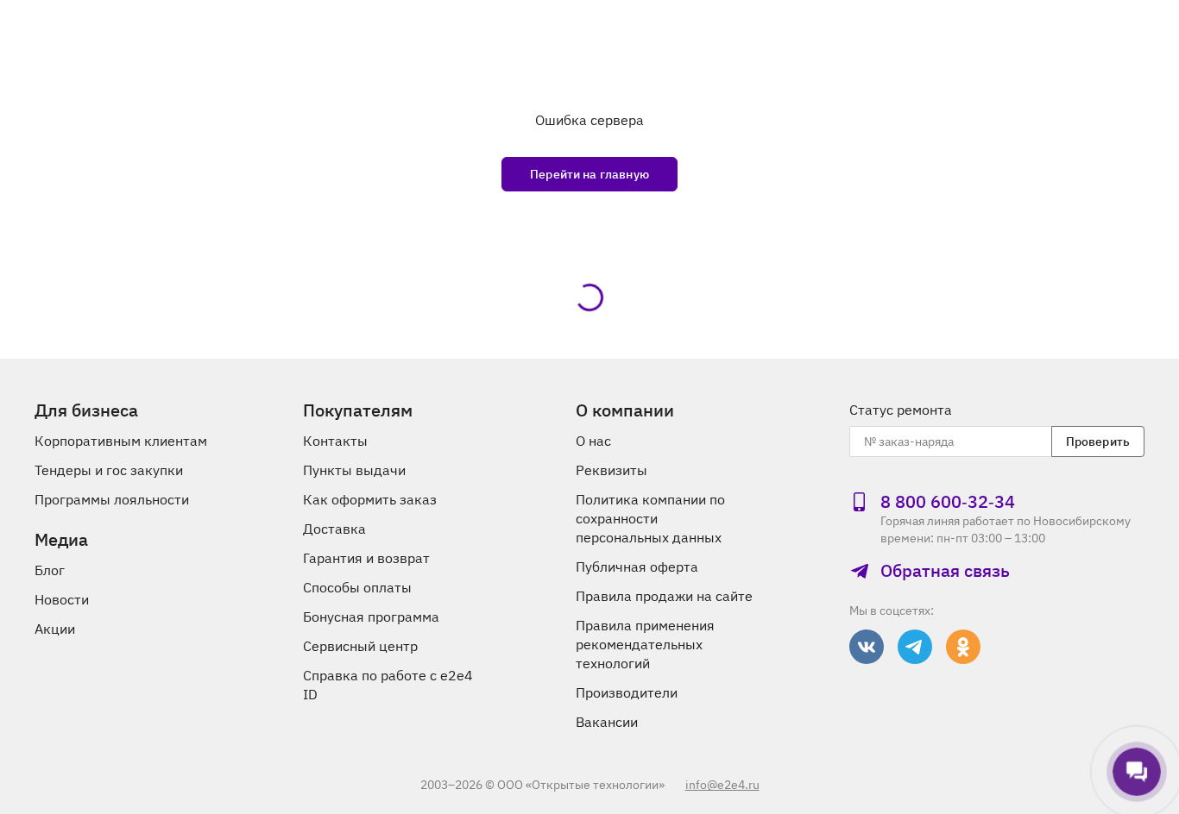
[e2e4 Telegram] (915, 646)
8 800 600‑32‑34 (947, 502)
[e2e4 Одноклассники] (963, 646)
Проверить (1098, 441)
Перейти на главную (589, 174)
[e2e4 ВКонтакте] (866, 646)
